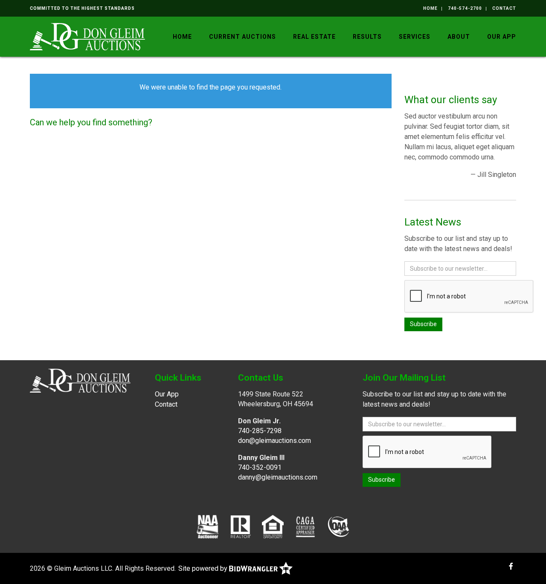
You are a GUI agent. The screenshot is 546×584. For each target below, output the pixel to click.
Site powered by (203, 568)
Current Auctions (242, 36)
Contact (504, 8)
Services (414, 36)
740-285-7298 (260, 431)
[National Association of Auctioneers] (207, 526)
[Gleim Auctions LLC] (87, 36)
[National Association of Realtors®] (241, 526)
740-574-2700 (465, 8)
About (458, 36)
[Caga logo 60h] (305, 526)
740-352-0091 (260, 467)
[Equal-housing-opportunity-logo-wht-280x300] (272, 526)
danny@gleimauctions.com (277, 477)
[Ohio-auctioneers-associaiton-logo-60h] (338, 526)
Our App (501, 36)
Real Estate (314, 36)
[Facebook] (511, 566)
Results (367, 36)
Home (430, 8)
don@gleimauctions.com (274, 441)
